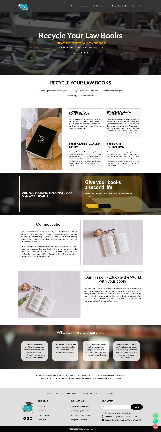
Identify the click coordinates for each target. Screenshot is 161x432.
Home (73, 6)
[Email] (155, 426)
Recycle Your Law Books (117, 6)
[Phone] (155, 421)
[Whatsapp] (155, 415)
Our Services (98, 6)
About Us (84, 6)
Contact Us (136, 6)
